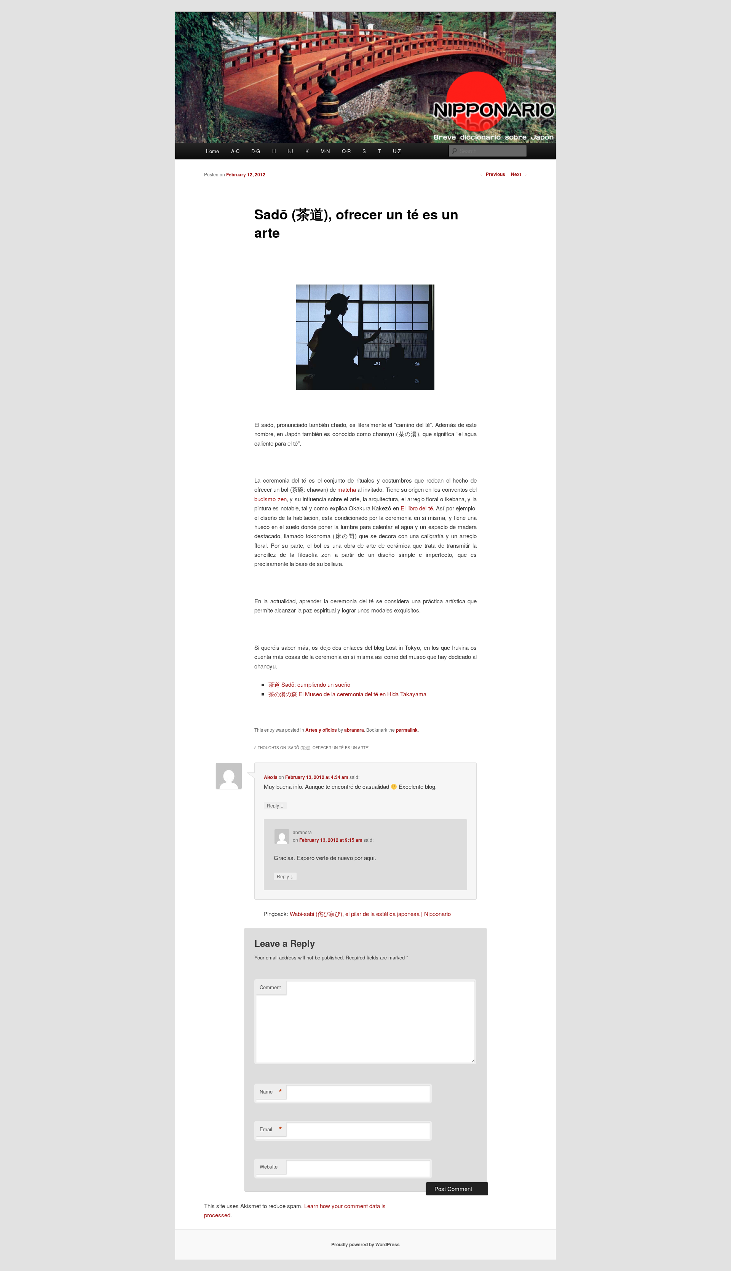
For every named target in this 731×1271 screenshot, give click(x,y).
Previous (492, 174)
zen (282, 499)
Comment (270, 987)
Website (269, 1166)
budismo (265, 499)
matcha (346, 489)
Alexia (271, 777)
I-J (290, 151)
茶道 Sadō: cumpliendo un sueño (309, 684)
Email (271, 1129)
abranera (354, 729)
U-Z (397, 151)
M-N (325, 151)
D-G (255, 151)
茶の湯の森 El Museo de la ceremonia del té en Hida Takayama (347, 694)
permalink (407, 729)
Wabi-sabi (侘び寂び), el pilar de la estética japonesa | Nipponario (370, 914)
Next (519, 174)
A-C (235, 151)
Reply (275, 805)
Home (212, 151)
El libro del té (417, 508)
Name (271, 1092)
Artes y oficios (321, 729)
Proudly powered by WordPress (365, 1244)
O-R (346, 151)
